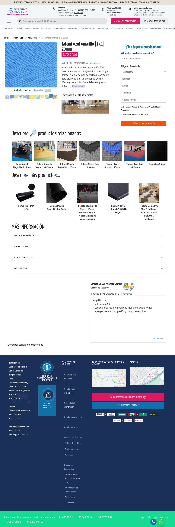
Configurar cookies (73, 449)
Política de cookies (73, 443)
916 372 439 (90, 10)
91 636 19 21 (66, 517)
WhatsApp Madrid (114, 9)
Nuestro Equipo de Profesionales (73, 490)
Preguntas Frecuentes (69, 467)
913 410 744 (78, 13)
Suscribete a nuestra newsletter (136, 114)
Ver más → (95, 63)
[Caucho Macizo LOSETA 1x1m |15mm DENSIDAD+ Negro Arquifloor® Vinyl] (118, 193)
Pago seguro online (47, 405)
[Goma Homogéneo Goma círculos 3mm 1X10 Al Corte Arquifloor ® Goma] (56, 193)
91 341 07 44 (86, 517)
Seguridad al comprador (69, 405)
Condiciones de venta (73, 417)
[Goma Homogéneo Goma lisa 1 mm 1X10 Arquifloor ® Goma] (26, 193)
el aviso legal (143, 107)
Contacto (61, 7)
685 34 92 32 (36, 521)
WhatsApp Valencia (114, 14)
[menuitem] (9, 28)
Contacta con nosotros (70, 377)
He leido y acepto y (141, 108)
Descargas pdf (71, 497)
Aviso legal (69, 455)
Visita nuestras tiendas (149, 11)
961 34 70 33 (14, 521)
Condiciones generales (69, 391)
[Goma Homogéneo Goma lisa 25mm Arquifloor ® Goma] (157, 151)
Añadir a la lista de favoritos (79, 95)
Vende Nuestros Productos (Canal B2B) (72, 478)
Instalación (69, 503)
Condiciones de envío (73, 427)
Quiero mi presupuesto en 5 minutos (47, 378)
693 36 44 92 (23, 435)
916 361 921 (79, 10)
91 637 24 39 (105, 517)
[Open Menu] (9, 21)
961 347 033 (81, 15)
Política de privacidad (73, 437)
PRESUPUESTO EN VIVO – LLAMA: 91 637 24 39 (36, 2)
